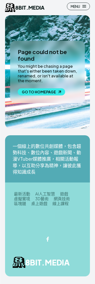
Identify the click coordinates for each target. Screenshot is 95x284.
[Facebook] (48, 240)
